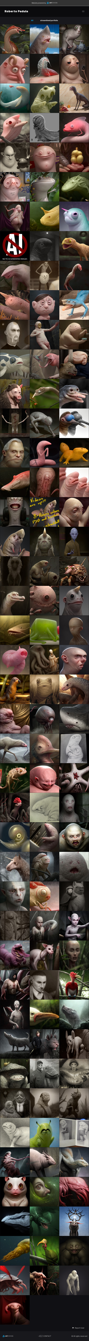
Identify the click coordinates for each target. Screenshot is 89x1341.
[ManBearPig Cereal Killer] (15, 380)
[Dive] (44, 1208)
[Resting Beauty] (15, 705)
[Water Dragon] (74, 173)
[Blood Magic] (15, 971)
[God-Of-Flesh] (44, 469)
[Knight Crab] (74, 558)
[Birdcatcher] (44, 439)
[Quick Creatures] (74, 587)
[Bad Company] (44, 912)
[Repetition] (74, 469)
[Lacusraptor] (74, 114)
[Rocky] (15, 1060)
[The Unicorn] (74, 203)
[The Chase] (44, 351)
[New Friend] (44, 1119)
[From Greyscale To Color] (74, 410)
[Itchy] (44, 55)
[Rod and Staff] (44, 558)
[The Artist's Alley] (15, 173)
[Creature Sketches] (74, 380)
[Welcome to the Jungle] (44, 173)
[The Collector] (74, 794)
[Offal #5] (74, 144)
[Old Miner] (44, 233)
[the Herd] (44, 262)
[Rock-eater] (15, 794)
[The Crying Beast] (15, 262)
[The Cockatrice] (44, 380)
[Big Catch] (74, 1060)
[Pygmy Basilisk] (15, 765)
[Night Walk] (44, 853)
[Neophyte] (74, 528)
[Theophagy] (74, 499)
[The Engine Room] (15, 144)
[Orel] (44, 292)
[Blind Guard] (74, 1031)
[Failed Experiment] (74, 705)
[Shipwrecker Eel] (15, 292)
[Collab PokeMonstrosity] (15, 942)
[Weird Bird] (44, 1237)
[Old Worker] (44, 1090)
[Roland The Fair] (74, 351)
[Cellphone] (74, 55)
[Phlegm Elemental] (44, 85)
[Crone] (44, 528)
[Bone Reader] (15, 587)
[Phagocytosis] (44, 1178)
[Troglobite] (44, 203)
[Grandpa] (44, 676)
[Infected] (74, 765)
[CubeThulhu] (44, 617)
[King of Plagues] (44, 321)
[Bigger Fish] (15, 351)
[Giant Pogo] (74, 676)
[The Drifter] (44, 1267)
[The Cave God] (74, 853)
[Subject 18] (74, 1237)
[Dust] (15, 824)
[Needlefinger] (74, 233)
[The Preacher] (15, 321)
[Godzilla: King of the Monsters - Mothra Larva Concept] (44, 114)
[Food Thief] (74, 26)
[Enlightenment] (74, 1208)
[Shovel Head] (15, 469)
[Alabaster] (74, 1149)
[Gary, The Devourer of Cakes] (15, 646)
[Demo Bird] (15, 114)
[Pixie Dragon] (74, 292)
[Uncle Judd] (15, 439)
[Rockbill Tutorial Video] (44, 499)
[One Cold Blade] (74, 912)
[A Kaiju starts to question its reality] (44, 26)
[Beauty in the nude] (15, 203)
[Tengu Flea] (15, 1267)
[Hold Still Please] (44, 971)
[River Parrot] (15, 676)
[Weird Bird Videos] (44, 735)
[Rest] (74, 942)
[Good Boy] (15, 558)
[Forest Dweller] (44, 1149)
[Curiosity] (15, 85)
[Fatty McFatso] (44, 794)
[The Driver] (15, 499)
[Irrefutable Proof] (74, 1090)
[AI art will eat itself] (15, 233)
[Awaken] (74, 1001)
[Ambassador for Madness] (44, 646)
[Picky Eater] (74, 85)
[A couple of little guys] (15, 55)
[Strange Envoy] (44, 705)
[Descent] (44, 410)
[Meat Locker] (44, 765)
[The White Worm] (44, 824)
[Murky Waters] (15, 617)
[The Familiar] (44, 942)
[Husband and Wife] (15, 1090)
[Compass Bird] (74, 971)
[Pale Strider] (15, 735)
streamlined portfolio (49, 20)
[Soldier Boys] (44, 1060)
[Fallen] (15, 1001)
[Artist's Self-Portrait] (74, 646)
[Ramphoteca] (44, 1001)
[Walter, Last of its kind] (15, 912)
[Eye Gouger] (44, 883)
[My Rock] (15, 1031)
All (32, 20)
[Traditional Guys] (74, 1119)
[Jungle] (74, 824)
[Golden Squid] (15, 1237)
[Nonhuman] (15, 883)
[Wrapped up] (74, 617)
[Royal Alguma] (15, 1297)
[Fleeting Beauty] (15, 1149)
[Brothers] (74, 883)
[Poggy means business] (15, 1178)
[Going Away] (15, 1119)
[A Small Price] (15, 410)
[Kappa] (15, 26)
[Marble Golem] (74, 1267)
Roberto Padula (16, 11)
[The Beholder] (44, 587)
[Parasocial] (44, 144)
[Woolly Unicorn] (15, 853)
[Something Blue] (15, 1208)
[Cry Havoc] (44, 1031)
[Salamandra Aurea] (74, 439)
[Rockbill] (15, 528)
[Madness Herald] (74, 262)
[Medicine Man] (74, 321)
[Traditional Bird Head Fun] (74, 735)
